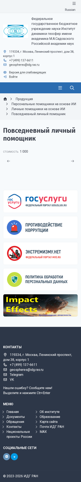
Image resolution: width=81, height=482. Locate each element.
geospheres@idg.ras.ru (24, 64)
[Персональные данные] (40, 279)
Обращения (15, 422)
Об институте (50, 412)
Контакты (14, 427)
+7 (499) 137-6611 (21, 60)
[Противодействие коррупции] (40, 227)
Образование (50, 417)
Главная (12, 412)
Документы (15, 417)
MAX (43, 432)
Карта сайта (49, 422)
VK (12, 380)
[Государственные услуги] (40, 201)
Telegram (16, 375)
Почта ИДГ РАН (52, 427)
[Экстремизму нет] (40, 253)
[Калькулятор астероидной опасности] (40, 305)
